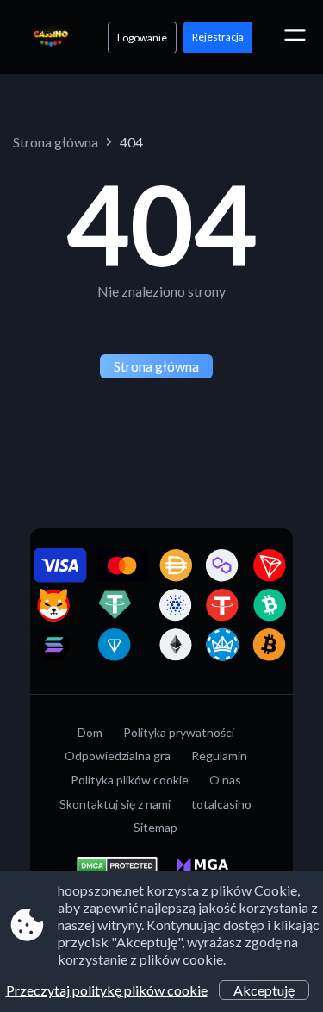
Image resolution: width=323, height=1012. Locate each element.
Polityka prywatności (178, 732)
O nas (225, 779)
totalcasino (221, 803)
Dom (90, 732)
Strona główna (55, 142)
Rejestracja (218, 36)
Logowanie (142, 37)
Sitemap (155, 827)
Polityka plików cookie (130, 779)
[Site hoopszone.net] (50, 37)
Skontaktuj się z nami (115, 803)
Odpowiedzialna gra (118, 755)
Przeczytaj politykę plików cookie (107, 990)
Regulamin (219, 755)
